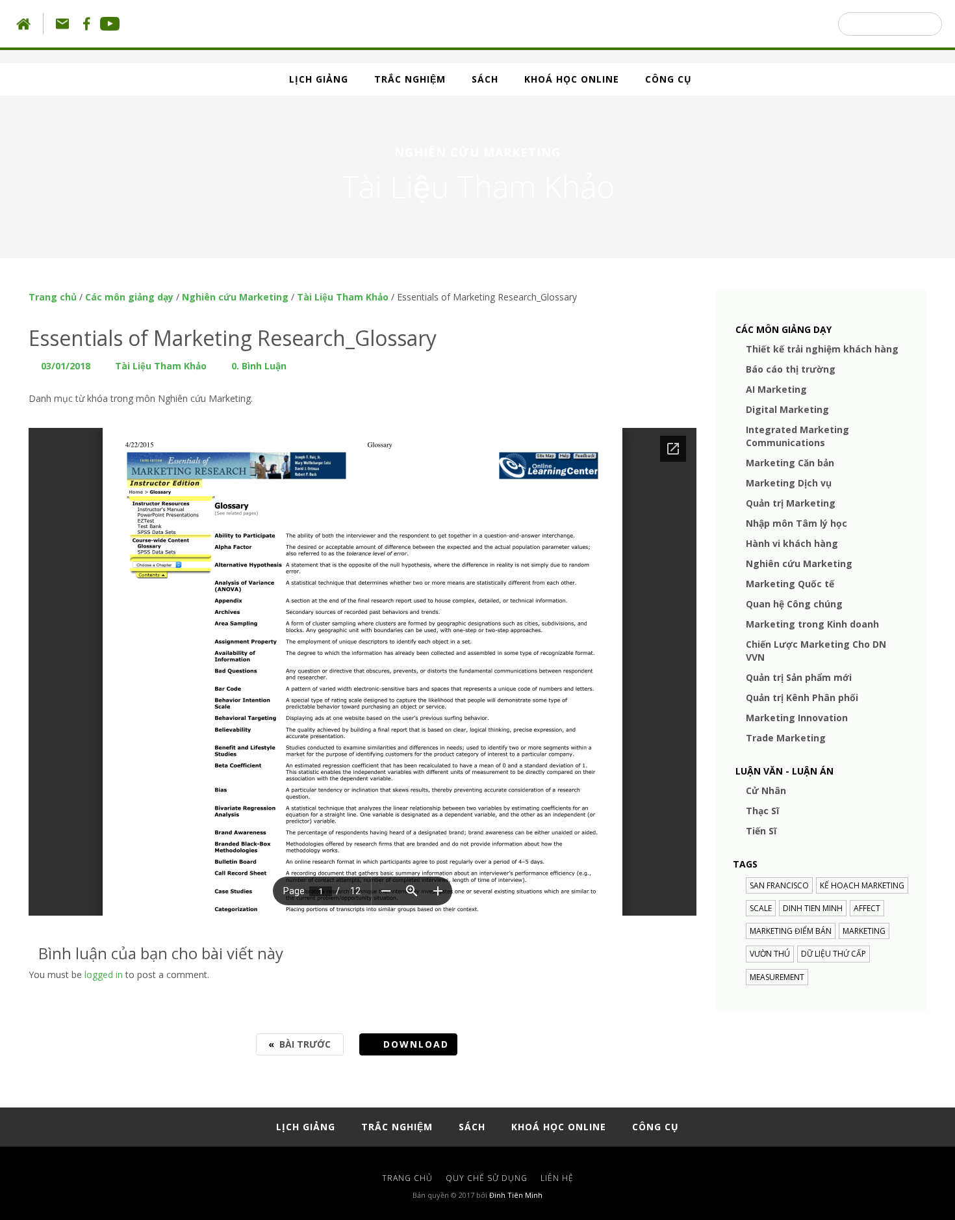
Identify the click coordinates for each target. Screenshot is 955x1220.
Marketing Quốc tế (790, 583)
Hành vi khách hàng (792, 543)
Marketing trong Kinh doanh (812, 624)
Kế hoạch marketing (862, 885)
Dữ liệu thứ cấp (833, 953)
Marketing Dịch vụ (789, 483)
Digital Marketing (787, 409)
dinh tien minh (813, 908)
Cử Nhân (766, 790)
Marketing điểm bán (791, 930)
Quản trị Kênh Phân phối (802, 697)
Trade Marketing (786, 738)
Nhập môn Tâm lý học (796, 523)
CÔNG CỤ (668, 79)
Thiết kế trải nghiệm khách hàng (822, 349)
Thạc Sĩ (762, 810)
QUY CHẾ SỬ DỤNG (487, 1178)
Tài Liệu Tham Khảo (342, 297)
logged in (103, 974)
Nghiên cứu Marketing (235, 297)
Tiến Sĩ (761, 831)
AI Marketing (776, 389)
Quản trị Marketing (790, 503)
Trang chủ (53, 297)
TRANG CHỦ (407, 1178)
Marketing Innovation (797, 717)
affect (867, 908)
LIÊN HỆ (557, 1178)
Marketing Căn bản (790, 463)
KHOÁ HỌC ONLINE (571, 79)
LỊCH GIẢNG (318, 79)
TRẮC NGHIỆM (410, 79)
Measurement (777, 977)
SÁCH (485, 79)
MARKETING (864, 930)
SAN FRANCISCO (779, 885)
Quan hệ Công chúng (794, 604)
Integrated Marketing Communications (797, 436)
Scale (761, 908)
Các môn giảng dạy (129, 297)
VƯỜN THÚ (770, 953)
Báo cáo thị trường (790, 369)
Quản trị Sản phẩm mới (799, 677)
